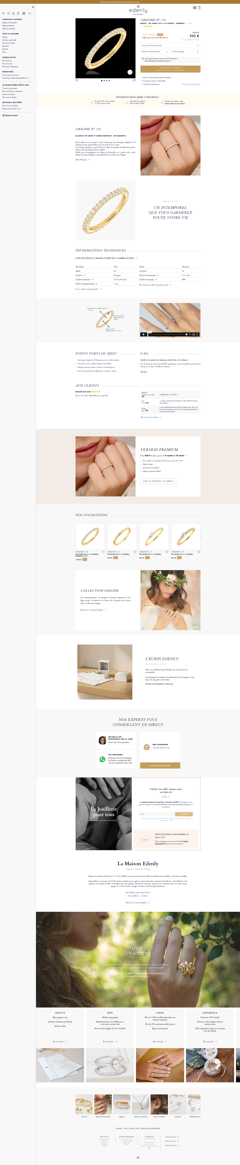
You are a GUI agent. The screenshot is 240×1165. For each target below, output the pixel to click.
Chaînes (5, 49)
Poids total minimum (149, 275)
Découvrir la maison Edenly (136, 902)
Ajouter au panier (172, 69)
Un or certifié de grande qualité (87, 289)
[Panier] (19, 13)
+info (170, 820)
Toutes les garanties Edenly (191, 84)
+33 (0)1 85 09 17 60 (161, 747)
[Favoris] (9, 13)
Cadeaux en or (9, 57)
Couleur (79, 275)
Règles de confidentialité (150, 1129)
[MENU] (33, 7)
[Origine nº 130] (106, 48)
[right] (130, 72)
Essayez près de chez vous (11, 108)
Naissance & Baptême (10, 66)
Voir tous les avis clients (149, 417)
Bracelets (5, 46)
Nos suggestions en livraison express (157, 60)
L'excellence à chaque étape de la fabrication (105, 258)
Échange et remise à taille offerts (154, 81)
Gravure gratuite (178, 52)
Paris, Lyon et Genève (10, 105)
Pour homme (7, 63)
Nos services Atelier (9, 97)
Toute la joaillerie (10, 34)
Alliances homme (8, 28)
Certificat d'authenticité (151, 84)
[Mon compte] (14, 13)
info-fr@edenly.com (149, 1142)
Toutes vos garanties (9, 88)
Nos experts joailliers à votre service (175, 102)
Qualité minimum (83, 279)
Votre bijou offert (15, 78)
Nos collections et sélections (12, 91)
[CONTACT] (24, 13)
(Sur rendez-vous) (127, 1139)
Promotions (7, 72)
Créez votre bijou (8, 94)
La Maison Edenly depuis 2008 (15, 85)
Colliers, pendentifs (9, 40)
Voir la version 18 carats (158, 481)
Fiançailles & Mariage (12, 19)
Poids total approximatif (85, 283)
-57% (160, 35)
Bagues (5, 37)
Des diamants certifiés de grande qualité (153, 285)
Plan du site (134, 1129)
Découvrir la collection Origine (91, 610)
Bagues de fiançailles (9, 22)
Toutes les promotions (10, 75)
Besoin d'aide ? (12, 115)
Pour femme (6, 60)
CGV (125, 1129)
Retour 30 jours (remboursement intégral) (157, 77)
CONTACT (119, 1129)
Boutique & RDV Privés (12, 102)
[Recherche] (4, 13)
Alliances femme (8, 25)
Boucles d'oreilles (8, 43)
